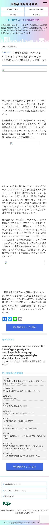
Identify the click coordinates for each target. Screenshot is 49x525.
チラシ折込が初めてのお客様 (15, 406)
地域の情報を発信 (10, 398)
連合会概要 (8, 496)
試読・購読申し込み (36, 9)
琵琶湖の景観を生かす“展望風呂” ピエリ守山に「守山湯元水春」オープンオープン (23, 447)
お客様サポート (12, 9)
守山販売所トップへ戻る (28, 52)
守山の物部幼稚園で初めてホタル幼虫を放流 (21, 456)
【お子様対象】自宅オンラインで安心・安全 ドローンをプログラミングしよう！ (24, 382)
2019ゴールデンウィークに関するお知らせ (20, 428)
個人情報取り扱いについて (15, 490)
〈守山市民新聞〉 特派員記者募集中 (18, 421)
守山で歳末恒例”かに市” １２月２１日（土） (22, 391)
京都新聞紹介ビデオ (12, 484)
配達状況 (36, 14)
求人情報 (12, 14)
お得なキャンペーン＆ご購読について (18, 413)
